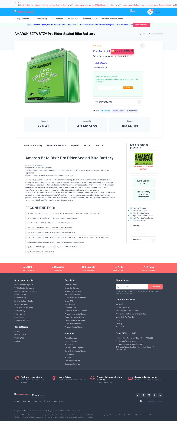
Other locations (141, 25)
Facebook (133, 111)
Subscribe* (155, 287)
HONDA (17, 341)
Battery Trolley (20, 298)
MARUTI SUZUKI (20, 335)
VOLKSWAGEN (19, 338)
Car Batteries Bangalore (23, 285)
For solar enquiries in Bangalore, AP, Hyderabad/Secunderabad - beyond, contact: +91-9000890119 (135, 347)
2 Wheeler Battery (156, 34)
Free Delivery (112, 5)
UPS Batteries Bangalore (24, 288)
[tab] (33, 146)
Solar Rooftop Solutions (23, 308)
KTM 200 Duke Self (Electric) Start (65, 218)
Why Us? (158, 12)
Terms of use (58, 402)
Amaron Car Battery (73, 291)
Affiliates (26, 402)
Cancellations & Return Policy (127, 311)
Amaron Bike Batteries (74, 327)
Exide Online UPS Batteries (75, 298)
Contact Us (120, 327)
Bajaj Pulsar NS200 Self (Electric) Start (40, 247)
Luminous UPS (70, 308)
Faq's (118, 320)
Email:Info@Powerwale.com (126, 341)
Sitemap (119, 324)
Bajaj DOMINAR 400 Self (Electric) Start (40, 242)
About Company (71, 338)
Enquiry (68, 358)
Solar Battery (19, 311)
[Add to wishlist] (142, 45)
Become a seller (71, 341)
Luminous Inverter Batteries (76, 311)
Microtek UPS (70, 304)
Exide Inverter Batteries (74, 317)
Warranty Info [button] (105, 102)
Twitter (107, 111)
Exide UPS (69, 301)
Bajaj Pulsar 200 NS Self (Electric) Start (40, 252)
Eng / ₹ (43, 395)
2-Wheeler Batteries (22, 321)
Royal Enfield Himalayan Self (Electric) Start (94, 237)
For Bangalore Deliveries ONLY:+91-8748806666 (134, 338)
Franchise (69, 345)
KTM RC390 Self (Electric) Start (37, 213)
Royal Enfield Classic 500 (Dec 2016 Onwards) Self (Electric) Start (49, 228)
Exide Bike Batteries (73, 324)
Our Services (120, 304)
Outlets (17, 402)
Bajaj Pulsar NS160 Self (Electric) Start (70, 247)
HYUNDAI (17, 332)
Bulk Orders (69, 354)
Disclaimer (37, 402)
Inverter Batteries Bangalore (25, 291)
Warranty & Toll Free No (125, 317)
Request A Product (72, 361)
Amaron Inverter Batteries (75, 314)
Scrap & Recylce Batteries (75, 351)
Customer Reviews (72, 364)
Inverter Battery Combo (23, 301)
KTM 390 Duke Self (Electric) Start (38, 218)
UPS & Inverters (20, 295)
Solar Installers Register (74, 348)
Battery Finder (70, 285)
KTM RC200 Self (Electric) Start (62, 213)
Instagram (119, 111)
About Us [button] (137, 240)
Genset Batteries (21, 304)
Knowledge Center (123, 307)
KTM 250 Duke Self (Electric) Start (88, 213)
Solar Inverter (19, 314)
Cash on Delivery (63, 5)
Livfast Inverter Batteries (75, 321)
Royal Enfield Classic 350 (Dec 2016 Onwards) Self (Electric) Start (49, 223)
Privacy (47, 402)
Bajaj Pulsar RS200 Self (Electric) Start (70, 242)
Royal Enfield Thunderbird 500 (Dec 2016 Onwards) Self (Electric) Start (51, 237)
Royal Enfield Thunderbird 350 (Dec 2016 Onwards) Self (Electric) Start (51, 232)
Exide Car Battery (72, 288)
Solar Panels (19, 317)
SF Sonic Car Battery (73, 295)
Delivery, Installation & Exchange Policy (131, 314)
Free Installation (166, 5)
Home (144, 34)
